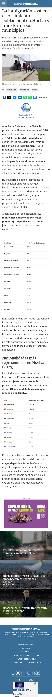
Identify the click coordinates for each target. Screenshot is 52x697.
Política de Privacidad (26, 659)
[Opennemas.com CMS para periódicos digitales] (26, 676)
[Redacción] (26, 107)
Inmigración (12, 90)
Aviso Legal (26, 652)
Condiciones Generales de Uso (26, 655)
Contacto (26, 648)
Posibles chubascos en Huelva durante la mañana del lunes (21, 551)
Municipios (24, 90)
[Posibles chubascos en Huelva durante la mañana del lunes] (26, 545)
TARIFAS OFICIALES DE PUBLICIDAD (26, 662)
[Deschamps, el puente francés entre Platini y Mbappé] (26, 603)
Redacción (24, 114)
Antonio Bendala (11, 585)
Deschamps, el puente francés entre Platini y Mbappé (25, 609)
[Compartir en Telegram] (35, 97)
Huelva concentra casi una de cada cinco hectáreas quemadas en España (24, 579)
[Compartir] (4, 97)
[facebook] (31, 114)
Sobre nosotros (26, 644)
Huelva (35, 90)
